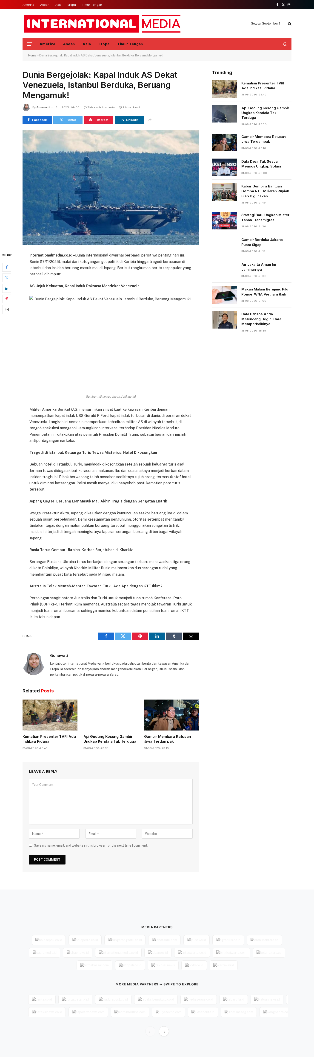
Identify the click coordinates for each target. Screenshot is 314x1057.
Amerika (28, 4)
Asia (58, 4)
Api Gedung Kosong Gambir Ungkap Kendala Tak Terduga (109, 739)
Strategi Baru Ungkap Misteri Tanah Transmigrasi (265, 217)
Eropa (72, 4)
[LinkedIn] (6, 288)
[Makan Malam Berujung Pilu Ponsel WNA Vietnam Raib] (224, 295)
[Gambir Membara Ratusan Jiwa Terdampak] (171, 715)
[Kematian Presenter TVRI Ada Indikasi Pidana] (50, 715)
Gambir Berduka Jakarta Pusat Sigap (262, 242)
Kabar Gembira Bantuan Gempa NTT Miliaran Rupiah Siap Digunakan (265, 191)
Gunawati (43, 107)
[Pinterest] (6, 299)
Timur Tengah (92, 4)
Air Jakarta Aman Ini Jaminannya (258, 266)
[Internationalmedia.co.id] (103, 23)
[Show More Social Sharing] (150, 120)
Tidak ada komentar (102, 107)
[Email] (6, 309)
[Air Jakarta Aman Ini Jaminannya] (224, 270)
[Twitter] (6, 277)
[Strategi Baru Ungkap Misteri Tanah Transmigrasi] (224, 220)
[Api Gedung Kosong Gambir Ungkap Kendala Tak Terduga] (110, 715)
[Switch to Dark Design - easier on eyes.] (284, 44)
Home (32, 55)
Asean (44, 4)
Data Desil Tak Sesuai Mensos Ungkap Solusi (261, 163)
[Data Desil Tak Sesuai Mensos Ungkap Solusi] (224, 167)
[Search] (289, 24)
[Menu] (29, 44)
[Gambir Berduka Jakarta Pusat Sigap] (224, 245)
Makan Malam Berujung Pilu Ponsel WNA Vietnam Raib (264, 291)
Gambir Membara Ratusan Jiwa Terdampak (167, 739)
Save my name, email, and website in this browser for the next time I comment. (91, 845)
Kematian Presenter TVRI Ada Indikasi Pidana (49, 739)
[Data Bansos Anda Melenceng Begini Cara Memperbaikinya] (224, 320)
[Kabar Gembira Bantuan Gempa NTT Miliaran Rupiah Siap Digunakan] (224, 192)
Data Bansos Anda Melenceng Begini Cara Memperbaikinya (261, 319)
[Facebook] (6, 267)
